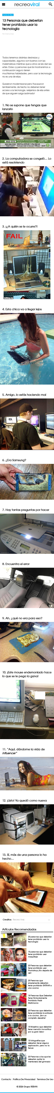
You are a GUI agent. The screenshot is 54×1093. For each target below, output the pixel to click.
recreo (27, 4)
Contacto (6, 1079)
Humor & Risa (8, 15)
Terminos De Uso (45, 1079)
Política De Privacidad (24, 1079)
